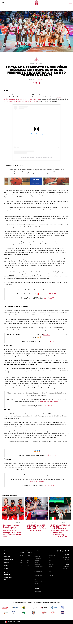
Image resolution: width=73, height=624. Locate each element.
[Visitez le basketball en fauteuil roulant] (53, 612)
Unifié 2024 (7, 556)
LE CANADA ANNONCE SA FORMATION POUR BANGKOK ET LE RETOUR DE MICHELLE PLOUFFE (36, 528)
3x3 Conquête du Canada (37, 563)
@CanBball (46, 335)
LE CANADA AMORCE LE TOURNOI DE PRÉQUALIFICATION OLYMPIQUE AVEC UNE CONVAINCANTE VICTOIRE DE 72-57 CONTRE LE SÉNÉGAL (60, 530)
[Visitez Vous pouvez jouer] (62, 612)
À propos (51, 551)
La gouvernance (52, 554)
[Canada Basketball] (36, 2)
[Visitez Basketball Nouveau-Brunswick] (5, 613)
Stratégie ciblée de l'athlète (38, 576)
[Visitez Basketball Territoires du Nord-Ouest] (63, 607)
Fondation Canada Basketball (7, 572)
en (3, 2)
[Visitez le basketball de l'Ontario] (44, 608)
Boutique (6, 562)
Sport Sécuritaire (8, 559)
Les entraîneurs (38, 554)
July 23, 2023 (49, 298)
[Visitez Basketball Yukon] (44, 613)
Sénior (21, 555)
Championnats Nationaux (38, 572)
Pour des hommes (29, 552)
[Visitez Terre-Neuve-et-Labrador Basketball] (33, 613)
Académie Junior (38, 569)
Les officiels (37, 556)
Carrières (51, 560)
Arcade (6, 568)
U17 (21, 562)
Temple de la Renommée (37, 592)
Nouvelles (7, 551)
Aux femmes (22, 552)
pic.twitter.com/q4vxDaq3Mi (49, 402)
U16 (21, 565)
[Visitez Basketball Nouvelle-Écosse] (13, 613)
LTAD (35, 579)
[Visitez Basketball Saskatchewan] (23, 607)
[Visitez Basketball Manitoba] (34, 607)
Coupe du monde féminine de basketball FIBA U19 (20, 101)
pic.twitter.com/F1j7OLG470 (37, 481)
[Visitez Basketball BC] (5, 608)
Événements (7, 554)
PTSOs (50, 566)
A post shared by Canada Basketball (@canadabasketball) (36, 157)
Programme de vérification (38, 582)
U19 (21, 558)
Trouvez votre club (7, 578)
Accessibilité (52, 569)
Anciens (6, 565)
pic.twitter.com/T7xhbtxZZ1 (48, 294)
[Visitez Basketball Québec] (54, 607)
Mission (50, 558)
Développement (38, 551)
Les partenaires (51, 563)
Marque (50, 571)
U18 (21, 560)
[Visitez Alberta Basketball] (15, 608)
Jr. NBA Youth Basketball (37, 559)
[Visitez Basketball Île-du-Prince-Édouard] (23, 613)
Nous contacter (51, 574)
